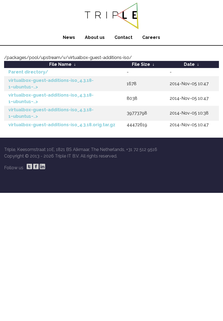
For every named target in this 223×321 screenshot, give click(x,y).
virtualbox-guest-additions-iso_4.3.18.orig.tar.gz (61, 124)
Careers (151, 37)
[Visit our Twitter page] (29, 166)
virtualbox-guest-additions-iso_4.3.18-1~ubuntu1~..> (51, 83)
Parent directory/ (28, 72)
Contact (123, 37)
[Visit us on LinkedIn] (42, 166)
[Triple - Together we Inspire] (111, 15)
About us (95, 37)
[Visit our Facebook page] (36, 166)
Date (189, 64)
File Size (141, 64)
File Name (60, 64)
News (69, 37)
